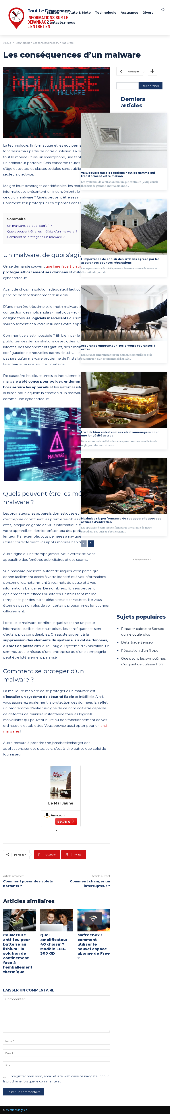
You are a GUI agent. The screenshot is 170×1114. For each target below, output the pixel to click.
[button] (163, 9)
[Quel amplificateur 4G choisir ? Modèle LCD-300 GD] (56, 920)
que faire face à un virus (65, 266)
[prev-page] (84, 543)
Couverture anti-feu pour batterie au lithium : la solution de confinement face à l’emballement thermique (17, 953)
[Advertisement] (141, 584)
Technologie (22, 42)
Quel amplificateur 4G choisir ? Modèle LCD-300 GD (54, 944)
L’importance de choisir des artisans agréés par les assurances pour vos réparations (120, 260)
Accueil (7, 42)
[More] (152, 71)
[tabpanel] (61, 796)
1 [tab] (56, 830)
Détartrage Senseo (137, 642)
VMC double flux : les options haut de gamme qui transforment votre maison (118, 174)
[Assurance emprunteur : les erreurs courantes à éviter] (124, 313)
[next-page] (91, 543)
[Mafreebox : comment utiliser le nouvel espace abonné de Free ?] (93, 920)
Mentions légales (16, 1110)
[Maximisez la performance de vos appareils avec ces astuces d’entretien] (124, 486)
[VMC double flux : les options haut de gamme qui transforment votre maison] (124, 140)
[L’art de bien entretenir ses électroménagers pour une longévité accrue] (124, 399)
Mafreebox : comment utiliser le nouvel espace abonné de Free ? (93, 946)
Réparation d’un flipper (140, 650)
